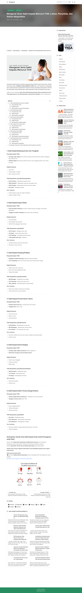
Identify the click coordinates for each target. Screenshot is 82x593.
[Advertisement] (29, 39)
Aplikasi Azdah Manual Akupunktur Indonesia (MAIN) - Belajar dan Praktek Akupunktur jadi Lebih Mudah (69, 111)
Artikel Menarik (18, 10)
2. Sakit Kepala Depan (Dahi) (15, 110)
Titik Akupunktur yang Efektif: (18, 115)
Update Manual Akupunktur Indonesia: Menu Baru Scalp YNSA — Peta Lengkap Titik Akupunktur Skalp (66, 35)
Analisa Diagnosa (11, 10)
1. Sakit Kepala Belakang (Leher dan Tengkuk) (19, 103)
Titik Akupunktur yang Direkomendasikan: (20, 108)
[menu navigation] (7, 2)
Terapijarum (12, 2)
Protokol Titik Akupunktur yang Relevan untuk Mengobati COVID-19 (21, 516)
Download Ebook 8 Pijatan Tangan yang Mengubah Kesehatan (68, 164)
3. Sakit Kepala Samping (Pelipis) (16, 117)
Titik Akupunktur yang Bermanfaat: (19, 122)
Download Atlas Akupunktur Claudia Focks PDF (68, 132)
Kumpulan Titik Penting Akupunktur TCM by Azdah (69, 122)
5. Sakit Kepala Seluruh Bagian (15, 131)
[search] (69, 2)
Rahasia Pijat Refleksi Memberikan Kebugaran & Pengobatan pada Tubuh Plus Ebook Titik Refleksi (41, 516)
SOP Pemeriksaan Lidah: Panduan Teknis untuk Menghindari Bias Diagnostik (20, 538)
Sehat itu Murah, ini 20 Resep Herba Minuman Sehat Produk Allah (68, 154)
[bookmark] (74, 2)
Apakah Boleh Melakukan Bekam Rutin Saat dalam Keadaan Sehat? (42, 558)
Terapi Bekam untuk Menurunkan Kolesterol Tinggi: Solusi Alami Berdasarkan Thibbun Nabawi (42, 538)
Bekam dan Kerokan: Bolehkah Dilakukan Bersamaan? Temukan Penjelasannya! (42, 548)
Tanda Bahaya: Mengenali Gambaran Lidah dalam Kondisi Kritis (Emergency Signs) (68, 186)
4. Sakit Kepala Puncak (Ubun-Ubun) (17, 124)
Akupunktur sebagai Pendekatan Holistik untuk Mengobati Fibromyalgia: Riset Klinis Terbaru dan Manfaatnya (21, 548)
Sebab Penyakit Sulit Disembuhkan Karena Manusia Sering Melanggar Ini (68, 175)
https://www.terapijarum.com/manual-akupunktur (20, 458)
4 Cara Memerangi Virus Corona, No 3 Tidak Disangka (21, 558)
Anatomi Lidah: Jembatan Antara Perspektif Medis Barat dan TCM (42, 526)
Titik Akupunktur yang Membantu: (19, 129)
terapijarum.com (42, 590)
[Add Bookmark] (21, 19)
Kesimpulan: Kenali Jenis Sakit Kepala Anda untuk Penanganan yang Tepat (25, 145)
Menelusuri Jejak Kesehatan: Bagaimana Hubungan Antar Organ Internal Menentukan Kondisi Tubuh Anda (20, 527)
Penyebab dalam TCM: (16, 104)
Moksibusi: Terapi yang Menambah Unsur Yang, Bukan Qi (69, 143)
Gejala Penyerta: (15, 106)
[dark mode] (72, 2)
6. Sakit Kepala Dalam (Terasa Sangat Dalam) (19, 138)
